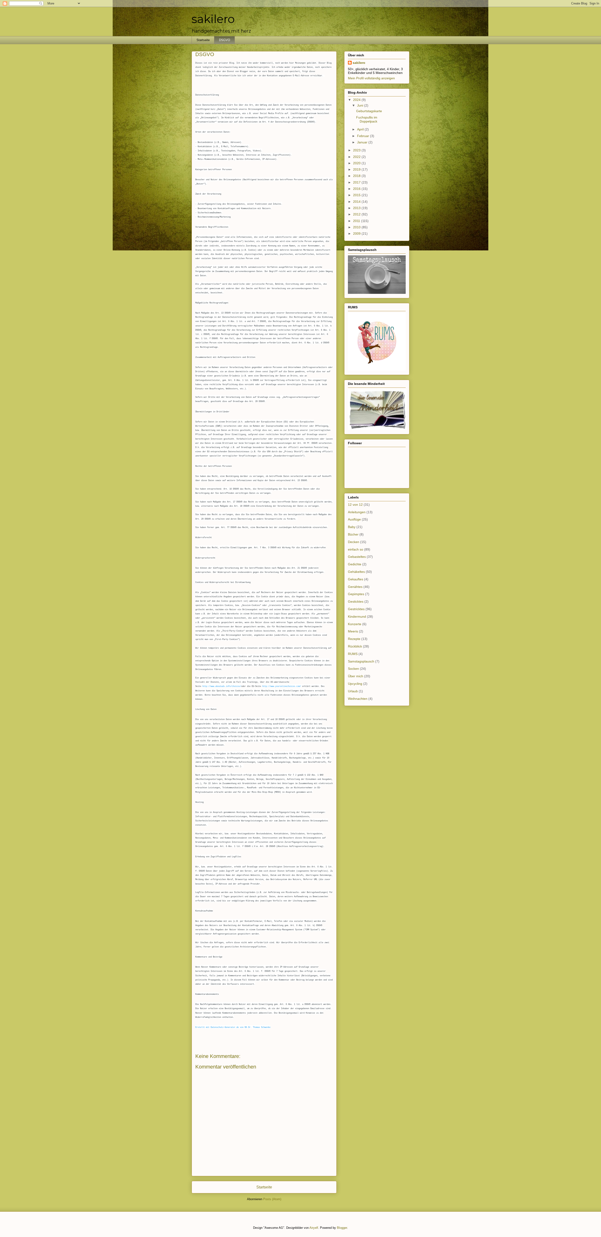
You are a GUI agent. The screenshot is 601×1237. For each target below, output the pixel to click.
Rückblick (355, 646)
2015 (357, 195)
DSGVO (224, 40)
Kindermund (357, 616)
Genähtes (355, 587)
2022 (357, 157)
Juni (360, 105)
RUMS (353, 654)
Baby (351, 527)
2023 (357, 150)
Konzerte (354, 624)
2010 (357, 227)
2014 (357, 201)
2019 (357, 169)
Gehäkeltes (356, 572)
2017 (357, 182)
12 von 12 (355, 504)
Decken (353, 542)
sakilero (213, 19)
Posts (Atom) (272, 1199)
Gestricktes (356, 609)
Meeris (353, 631)
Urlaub (353, 691)
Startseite (203, 40)
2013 (357, 208)
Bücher (353, 534)
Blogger (342, 1227)
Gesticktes (355, 601)
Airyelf (313, 1227)
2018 (357, 176)
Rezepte (354, 639)
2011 (357, 221)
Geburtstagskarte (369, 111)
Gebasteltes (357, 557)
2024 (357, 100)
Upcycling (355, 684)
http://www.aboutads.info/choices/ (221, 686)
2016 (357, 189)
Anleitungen (357, 512)
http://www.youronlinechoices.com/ (281, 686)
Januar (362, 142)
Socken (353, 668)
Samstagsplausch (361, 661)
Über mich (355, 676)
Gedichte (354, 564)
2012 (357, 214)
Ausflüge (354, 519)
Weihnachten (357, 699)
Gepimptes (356, 594)
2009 (357, 233)
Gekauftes (355, 579)
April (361, 129)
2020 (357, 163)
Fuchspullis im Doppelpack (366, 119)
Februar (363, 136)
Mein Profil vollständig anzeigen (371, 78)
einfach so (355, 549)
